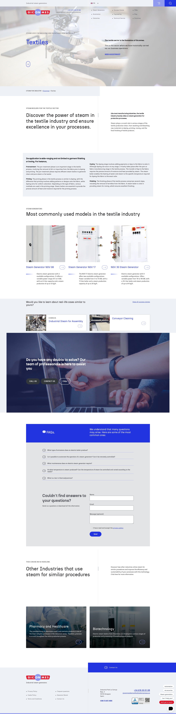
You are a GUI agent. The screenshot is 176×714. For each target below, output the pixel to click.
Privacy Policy (32, 691)
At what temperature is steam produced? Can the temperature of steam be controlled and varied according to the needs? (86, 471)
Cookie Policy (32, 695)
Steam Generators (98, 10)
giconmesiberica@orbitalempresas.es (69, 12)
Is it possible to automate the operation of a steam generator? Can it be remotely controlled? (78, 457)
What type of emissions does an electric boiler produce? (65, 450)
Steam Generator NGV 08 (40, 267)
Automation (96, 14)
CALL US (33, 381)
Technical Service (119, 18)
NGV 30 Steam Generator (125, 267)
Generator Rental (62, 695)
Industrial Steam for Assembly (66, 321)
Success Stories (119, 10)
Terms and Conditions (35, 699)
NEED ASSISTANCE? (112, 54)
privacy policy (118, 528)
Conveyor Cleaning (122, 318)
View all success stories (141, 302)
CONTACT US (49, 381)
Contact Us (113, 667)
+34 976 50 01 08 (74, 10)
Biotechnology (103, 629)
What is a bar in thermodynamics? (57, 478)
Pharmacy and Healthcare (49, 626)
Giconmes (137, 18)
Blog (135, 14)
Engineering (117, 14)
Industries (96, 18)
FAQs (136, 10)
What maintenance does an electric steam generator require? (67, 464)
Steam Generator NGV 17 (82, 267)
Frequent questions (63, 691)
